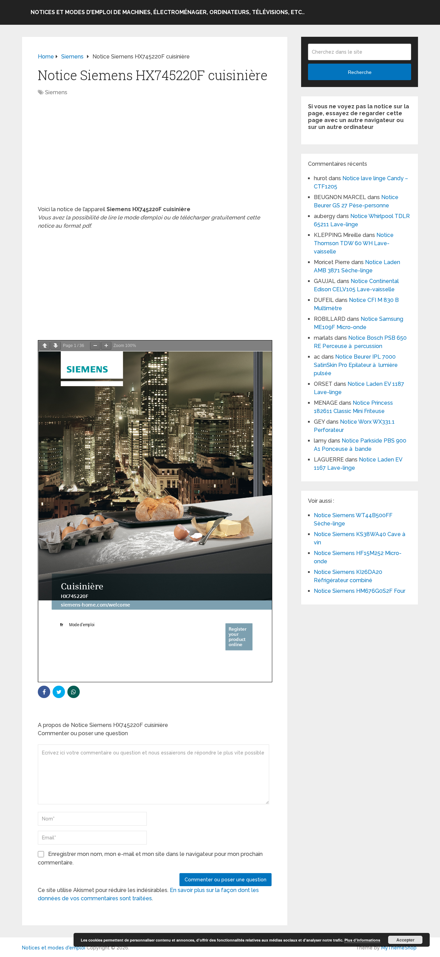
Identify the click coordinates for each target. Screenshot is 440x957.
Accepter (405, 940)
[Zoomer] (106, 346)
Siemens (56, 92)
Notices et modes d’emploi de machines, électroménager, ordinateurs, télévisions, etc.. (168, 12)
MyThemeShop (399, 947)
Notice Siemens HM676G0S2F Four (359, 591)
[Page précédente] (45, 346)
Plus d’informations (362, 940)
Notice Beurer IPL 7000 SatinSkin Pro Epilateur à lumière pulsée (356, 365)
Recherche (360, 72)
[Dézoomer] (95, 346)
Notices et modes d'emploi (53, 947)
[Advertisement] (155, 154)
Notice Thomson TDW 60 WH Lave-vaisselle (354, 243)
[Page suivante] (56, 346)
